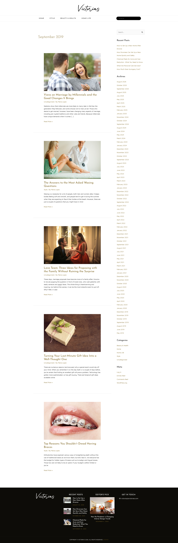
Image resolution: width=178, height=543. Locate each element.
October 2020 (122, 283)
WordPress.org (122, 383)
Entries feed (121, 376)
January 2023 (122, 188)
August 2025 (121, 92)
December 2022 (122, 191)
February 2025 (122, 110)
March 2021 (121, 266)
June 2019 (120, 329)
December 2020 (122, 276)
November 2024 (122, 117)
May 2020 (120, 298)
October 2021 (122, 241)
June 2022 (121, 213)
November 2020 (122, 280)
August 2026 (121, 82)
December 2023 (122, 149)
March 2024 (121, 138)
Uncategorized (49, 102)
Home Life (86, 18)
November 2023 (122, 152)
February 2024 (122, 142)
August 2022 (121, 206)
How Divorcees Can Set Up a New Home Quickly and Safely (80, 511)
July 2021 (120, 252)
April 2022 (120, 220)
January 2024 (122, 145)
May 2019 (120, 333)
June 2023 (121, 170)
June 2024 (121, 131)
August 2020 (121, 287)
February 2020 (122, 305)
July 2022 (120, 209)
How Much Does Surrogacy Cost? (128, 69)
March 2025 (121, 106)
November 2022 (122, 195)
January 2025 (122, 114)
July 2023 (120, 167)
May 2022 (120, 216)
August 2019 (121, 326)
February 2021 (122, 269)
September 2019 (123, 322)
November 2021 (122, 237)
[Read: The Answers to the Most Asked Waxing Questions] (72, 160)
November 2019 (122, 315)
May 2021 (120, 259)
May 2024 (120, 135)
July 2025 (120, 96)
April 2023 (120, 177)
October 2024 (122, 121)
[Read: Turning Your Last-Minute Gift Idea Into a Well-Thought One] (72, 333)
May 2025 (120, 99)
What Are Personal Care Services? (129, 66)
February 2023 (122, 184)
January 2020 (122, 308)
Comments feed (122, 379)
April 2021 (120, 262)
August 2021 (121, 248)
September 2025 (123, 89)
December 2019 (122, 312)
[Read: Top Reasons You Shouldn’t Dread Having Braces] (72, 421)
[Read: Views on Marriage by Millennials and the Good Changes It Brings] (72, 72)
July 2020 (120, 290)
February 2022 (122, 227)
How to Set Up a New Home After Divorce (79, 500)
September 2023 (123, 160)
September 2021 (123, 244)
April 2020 (120, 301)
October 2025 (122, 85)
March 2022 (121, 223)
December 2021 (122, 234)
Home (41, 18)
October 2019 (122, 319)
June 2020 (121, 294)
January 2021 (122, 273)
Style (52, 18)
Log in (119, 372)
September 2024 (123, 124)
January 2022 (122, 230)
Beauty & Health (68, 18)
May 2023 (120, 174)
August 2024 (121, 128)
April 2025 (120, 103)
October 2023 (122, 156)
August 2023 (121, 163)
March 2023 (121, 181)
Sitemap (105, 539)
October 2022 (122, 199)
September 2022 (123, 202)
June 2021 (120, 255)
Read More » (48, 121)
